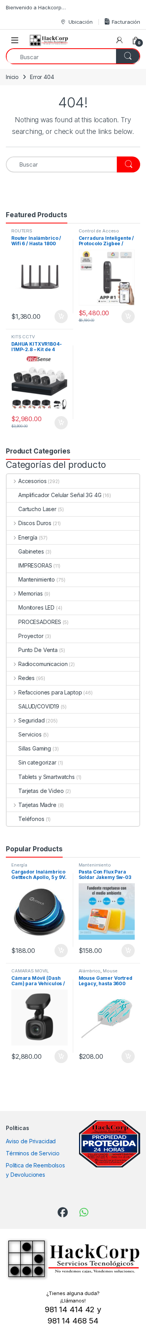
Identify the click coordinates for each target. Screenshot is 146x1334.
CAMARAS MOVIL (30, 971)
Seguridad (31, 720)
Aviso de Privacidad (31, 1141)
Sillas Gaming (34, 748)
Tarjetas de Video (41, 790)
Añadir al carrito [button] (59, 316)
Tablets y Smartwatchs (46, 776)
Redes (26, 678)
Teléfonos (31, 819)
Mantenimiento (36, 579)
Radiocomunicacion (42, 664)
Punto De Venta (38, 650)
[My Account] (119, 40)
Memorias (30, 593)
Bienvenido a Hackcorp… (36, 7)
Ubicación (81, 22)
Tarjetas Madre (37, 804)
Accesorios (32, 481)
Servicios (30, 734)
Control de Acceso (99, 231)
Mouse (110, 971)
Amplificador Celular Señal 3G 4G (60, 495)
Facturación (126, 22)
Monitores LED (36, 607)
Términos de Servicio (33, 1153)
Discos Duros (34, 523)
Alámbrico (90, 971)
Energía (27, 537)
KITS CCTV (23, 336)
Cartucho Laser (37, 509)
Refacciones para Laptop (50, 692)
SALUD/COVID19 (38, 706)
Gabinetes (31, 551)
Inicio (12, 77)
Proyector (31, 636)
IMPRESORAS (35, 565)
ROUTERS (21, 231)
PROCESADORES (39, 622)
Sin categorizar (37, 762)
